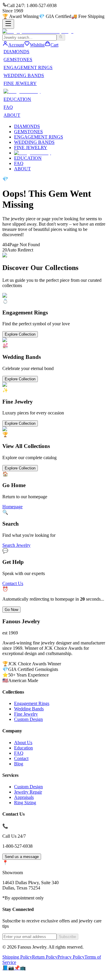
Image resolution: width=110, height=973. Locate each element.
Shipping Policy (17, 956)
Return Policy (44, 956)
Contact (21, 758)
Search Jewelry (16, 545)
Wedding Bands (29, 708)
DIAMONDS (16, 51)
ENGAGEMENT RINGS (28, 67)
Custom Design (28, 719)
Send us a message (22, 856)
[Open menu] (8, 24)
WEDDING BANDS (24, 75)
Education (23, 747)
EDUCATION (17, 99)
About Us (23, 742)
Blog (18, 763)
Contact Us (12, 583)
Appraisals (24, 797)
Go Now (11, 609)
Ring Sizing (25, 802)
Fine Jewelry (26, 714)
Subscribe (67, 936)
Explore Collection (20, 334)
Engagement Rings (31, 703)
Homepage (12, 506)
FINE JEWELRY (20, 83)
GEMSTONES (18, 59)
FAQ (8, 107)
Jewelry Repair (28, 791)
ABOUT (12, 115)
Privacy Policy (70, 956)
